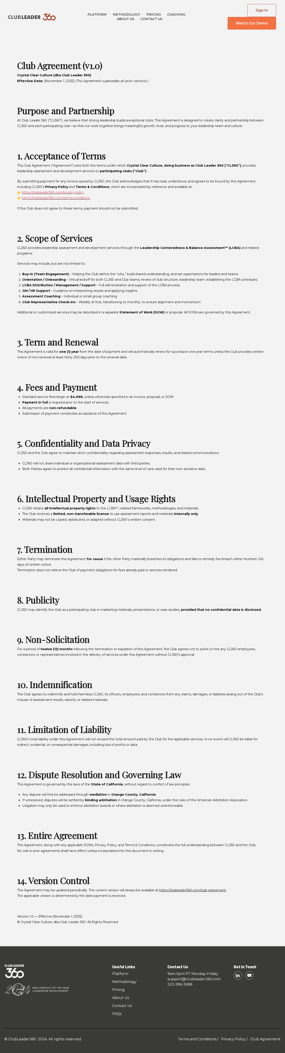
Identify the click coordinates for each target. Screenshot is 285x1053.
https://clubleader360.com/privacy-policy (53, 192)
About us (125, 19)
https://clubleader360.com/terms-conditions (56, 198)
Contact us (151, 19)
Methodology (126, 14)
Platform (97, 14)
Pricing (154, 14)
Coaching (176, 14)
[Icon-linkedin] (238, 975)
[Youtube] (249, 975)
